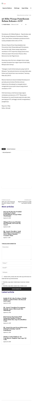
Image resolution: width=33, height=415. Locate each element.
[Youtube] (13, 394)
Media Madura (6, 24)
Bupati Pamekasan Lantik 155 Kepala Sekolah (24, 202)
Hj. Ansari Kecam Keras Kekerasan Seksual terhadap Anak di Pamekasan (15, 329)
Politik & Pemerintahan (6, 15)
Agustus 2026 (5, 404)
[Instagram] (6, 394)
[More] (28, 29)
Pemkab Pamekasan (11, 149)
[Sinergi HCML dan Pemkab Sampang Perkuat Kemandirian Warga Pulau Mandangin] (26, 214)
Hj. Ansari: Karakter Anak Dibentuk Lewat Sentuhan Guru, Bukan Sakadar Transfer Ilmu (12, 233)
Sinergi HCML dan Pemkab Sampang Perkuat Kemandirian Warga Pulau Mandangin (12, 214)
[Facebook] (8, 29)
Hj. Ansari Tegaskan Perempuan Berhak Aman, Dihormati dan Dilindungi (14, 309)
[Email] (24, 29)
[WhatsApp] (16, 29)
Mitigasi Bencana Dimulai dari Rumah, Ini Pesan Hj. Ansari (12, 223)
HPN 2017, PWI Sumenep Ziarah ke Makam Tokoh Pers (8, 203)
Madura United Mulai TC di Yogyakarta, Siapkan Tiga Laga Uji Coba (14, 338)
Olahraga (4, 357)
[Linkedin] (20, 29)
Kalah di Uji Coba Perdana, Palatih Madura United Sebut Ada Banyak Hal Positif (14, 300)
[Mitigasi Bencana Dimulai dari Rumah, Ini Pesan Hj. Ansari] (26, 224)
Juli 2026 (4, 406)
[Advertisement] (16, 129)
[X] (12, 29)
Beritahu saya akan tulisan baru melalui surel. (15, 285)
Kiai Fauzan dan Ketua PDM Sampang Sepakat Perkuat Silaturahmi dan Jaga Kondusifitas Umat (14, 319)
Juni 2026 (4, 409)
